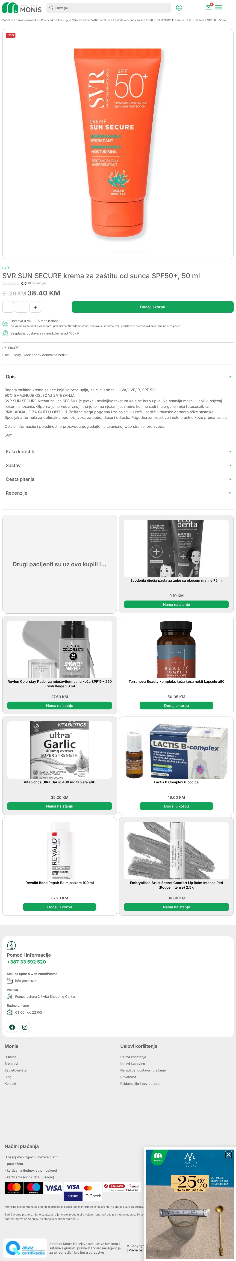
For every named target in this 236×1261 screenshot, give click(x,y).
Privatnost (128, 1077)
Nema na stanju (176, 604)
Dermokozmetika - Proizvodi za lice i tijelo (43, 20)
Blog (8, 1077)
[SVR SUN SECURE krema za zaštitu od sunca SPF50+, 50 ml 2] (118, 144)
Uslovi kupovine (132, 1063)
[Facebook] (12, 1027)
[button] (228, 1155)
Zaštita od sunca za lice (130, 20)
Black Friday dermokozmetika (45, 355)
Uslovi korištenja (133, 1057)
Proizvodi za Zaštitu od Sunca (92, 20)
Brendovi (11, 1063)
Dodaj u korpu (152, 307)
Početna (7, 20)
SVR (5, 268)
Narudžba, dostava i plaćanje (143, 1070)
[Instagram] (25, 1027)
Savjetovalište (16, 1070)
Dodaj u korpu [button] (176, 705)
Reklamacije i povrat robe (139, 1083)
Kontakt (10, 1083)
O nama (10, 1057)
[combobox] (108, 8)
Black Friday (11, 355)
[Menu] (218, 7)
